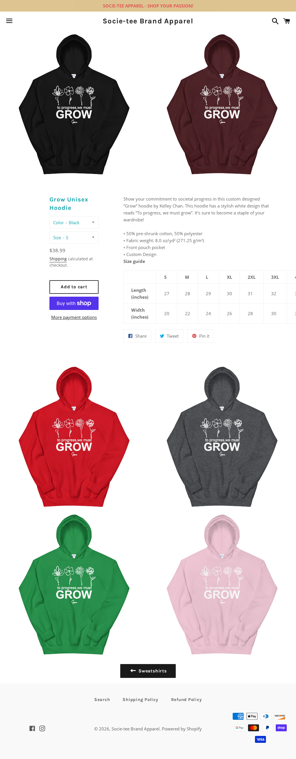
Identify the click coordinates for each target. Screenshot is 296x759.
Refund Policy (186, 699)
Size (57, 237)
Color (58, 222)
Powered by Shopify (182, 729)
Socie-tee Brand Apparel (148, 21)
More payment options (74, 317)
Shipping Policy (140, 699)
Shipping (58, 258)
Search (102, 699)
